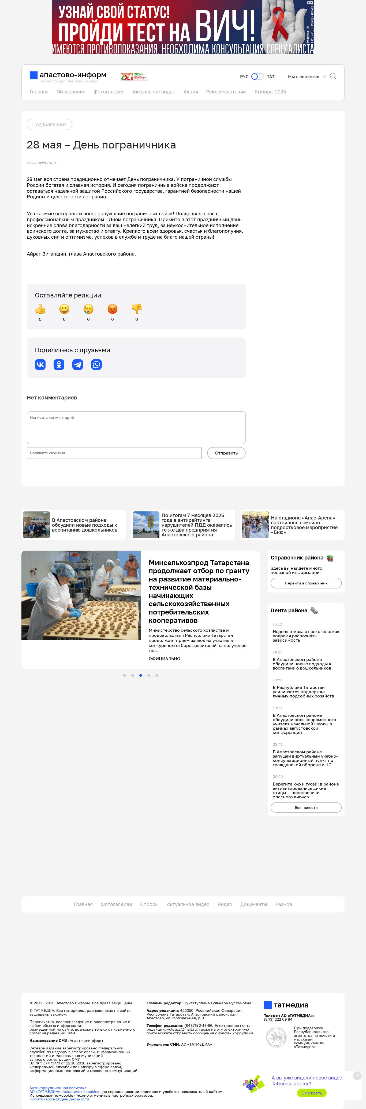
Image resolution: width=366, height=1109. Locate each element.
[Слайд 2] (132, 646)
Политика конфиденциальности (59, 1099)
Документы (253, 904)
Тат (271, 76)
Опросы (149, 904)
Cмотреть (312, 1093)
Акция (191, 91)
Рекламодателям (226, 91)
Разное (283, 904)
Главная (39, 91)
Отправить (226, 453)
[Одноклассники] (59, 364)
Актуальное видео (154, 91)
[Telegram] (77, 364)
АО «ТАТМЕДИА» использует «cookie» (64, 1091)
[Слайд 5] (156, 646)
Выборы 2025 (270, 91)
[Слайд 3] (140, 646)
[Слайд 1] (124, 646)
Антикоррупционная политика (58, 1087)
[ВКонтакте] (40, 364)
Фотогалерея (109, 91)
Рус (244, 76)
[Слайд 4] (148, 646)
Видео (225, 904)
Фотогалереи (116, 904)
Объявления (71, 91)
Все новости (306, 807)
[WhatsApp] (96, 364)
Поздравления (49, 124)
